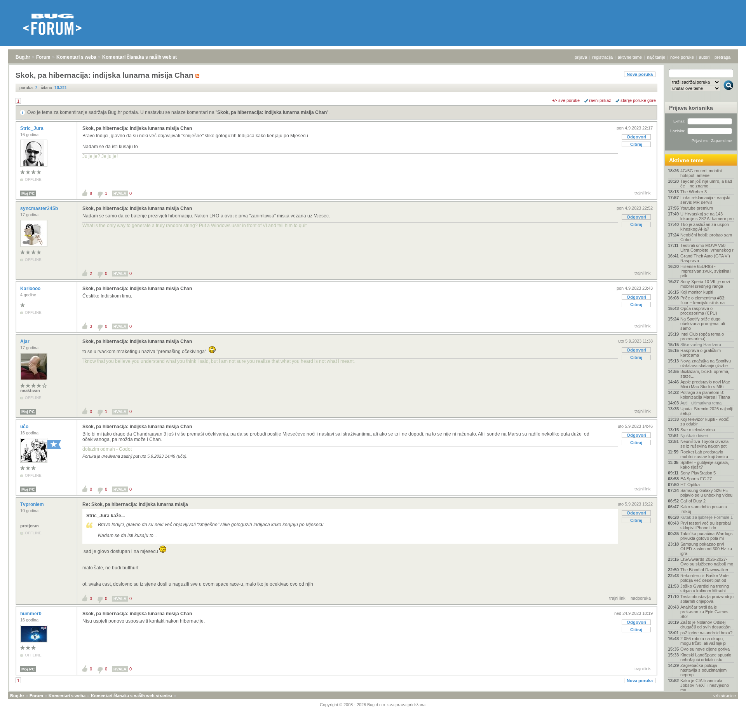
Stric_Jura (32, 128)
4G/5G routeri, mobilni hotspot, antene (701, 173)
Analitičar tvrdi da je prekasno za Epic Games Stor (704, 612)
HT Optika (690, 484)
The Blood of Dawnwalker (704, 569)
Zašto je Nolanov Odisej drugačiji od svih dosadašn (705, 624)
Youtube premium (696, 208)
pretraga (722, 57)
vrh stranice (724, 695)
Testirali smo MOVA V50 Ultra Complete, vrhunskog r (707, 247)
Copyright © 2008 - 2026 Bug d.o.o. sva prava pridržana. (373, 704)
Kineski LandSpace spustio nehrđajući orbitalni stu (705, 657)
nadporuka (641, 598)
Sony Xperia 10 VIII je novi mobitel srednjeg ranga (705, 284)
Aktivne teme (686, 160)
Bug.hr (23, 57)
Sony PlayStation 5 (698, 473)
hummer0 (31, 613)
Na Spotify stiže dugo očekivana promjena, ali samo (702, 324)
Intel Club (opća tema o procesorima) (702, 336)
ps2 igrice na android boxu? (706, 632)
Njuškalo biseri (694, 435)
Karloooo (31, 288)
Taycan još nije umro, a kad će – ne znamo (706, 183)
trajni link (642, 193)
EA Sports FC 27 (696, 478)
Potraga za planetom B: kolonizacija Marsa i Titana (705, 394)
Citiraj (636, 144)
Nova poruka (640, 74)
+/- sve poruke (566, 100)
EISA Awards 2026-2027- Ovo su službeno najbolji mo (706, 561)
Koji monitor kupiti (696, 292)
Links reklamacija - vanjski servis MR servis (705, 200)
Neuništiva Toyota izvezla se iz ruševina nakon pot (704, 443)
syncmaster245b (39, 208)
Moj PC (28, 193)
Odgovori (636, 137)
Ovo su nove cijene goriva (705, 649)
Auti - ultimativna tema (701, 403)
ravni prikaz (600, 100)
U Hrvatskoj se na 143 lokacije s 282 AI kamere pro (707, 216)
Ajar (25, 341)
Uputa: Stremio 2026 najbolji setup (706, 411)
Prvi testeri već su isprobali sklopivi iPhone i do (705, 525)
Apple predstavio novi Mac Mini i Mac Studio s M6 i (705, 384)
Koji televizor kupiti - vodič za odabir (704, 421)
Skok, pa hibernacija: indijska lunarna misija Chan (272, 112)
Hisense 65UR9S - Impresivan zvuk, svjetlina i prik (705, 271)
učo (25, 426)
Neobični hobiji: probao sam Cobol (706, 237)
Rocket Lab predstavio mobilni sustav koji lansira (704, 454)
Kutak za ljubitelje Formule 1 (706, 517)
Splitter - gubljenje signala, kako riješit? (704, 464)
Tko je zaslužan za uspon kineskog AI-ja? (704, 226)
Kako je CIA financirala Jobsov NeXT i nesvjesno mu (704, 685)
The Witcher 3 (693, 191)
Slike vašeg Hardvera (700, 344)
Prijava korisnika (691, 108)
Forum (43, 57)
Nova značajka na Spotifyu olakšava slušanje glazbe (705, 363)
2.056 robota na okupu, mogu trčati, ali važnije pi (703, 641)
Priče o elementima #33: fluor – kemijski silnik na (702, 300)
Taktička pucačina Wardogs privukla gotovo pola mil (706, 536)
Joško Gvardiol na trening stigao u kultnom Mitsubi (704, 588)
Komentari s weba (76, 57)
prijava (581, 57)
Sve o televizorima (697, 429)
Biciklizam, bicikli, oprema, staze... (704, 373)
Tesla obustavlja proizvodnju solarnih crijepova (707, 599)
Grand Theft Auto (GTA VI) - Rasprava (706, 258)
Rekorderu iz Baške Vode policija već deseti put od (704, 578)
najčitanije (656, 57)
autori (704, 57)
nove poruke (682, 57)
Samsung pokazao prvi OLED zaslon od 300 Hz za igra (706, 549)
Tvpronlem (32, 504)
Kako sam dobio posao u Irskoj (703, 509)
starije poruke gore (638, 100)
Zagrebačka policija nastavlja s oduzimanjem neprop (703, 670)
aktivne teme (630, 57)
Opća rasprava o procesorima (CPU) (698, 310)
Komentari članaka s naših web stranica (146, 57)
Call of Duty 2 (693, 501)
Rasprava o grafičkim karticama (700, 352)
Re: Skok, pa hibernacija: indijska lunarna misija (135, 504)
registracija (602, 57)
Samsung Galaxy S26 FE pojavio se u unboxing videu (706, 492)
